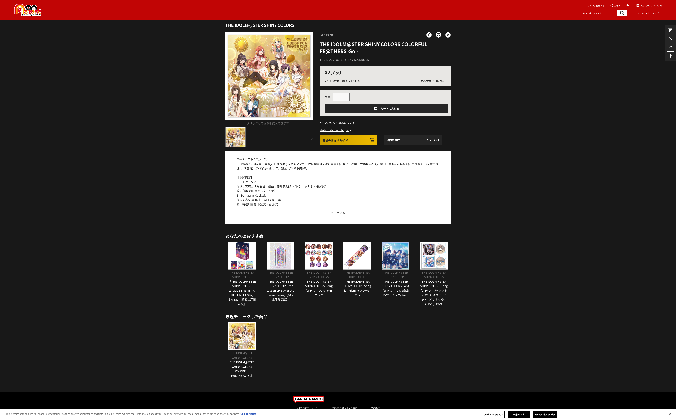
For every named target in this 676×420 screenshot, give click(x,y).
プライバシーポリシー (307, 407)
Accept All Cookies (544, 414)
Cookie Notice (248, 413)
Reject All (518, 414)
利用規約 (375, 407)
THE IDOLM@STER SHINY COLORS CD (344, 59)
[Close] (670, 414)
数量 (327, 97)
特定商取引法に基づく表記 (344, 407)
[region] (338, 414)
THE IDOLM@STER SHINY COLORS (259, 25)
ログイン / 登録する (595, 5)
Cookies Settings (493, 414)
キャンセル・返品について (338, 122)
